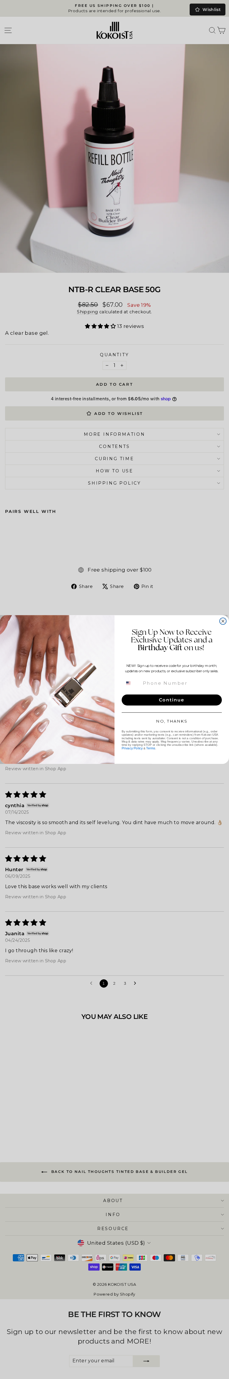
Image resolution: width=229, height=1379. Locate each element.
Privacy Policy (132, 748)
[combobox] (131, 683)
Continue (171, 700)
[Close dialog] (223, 621)
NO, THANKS (171, 721)
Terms (150, 748)
